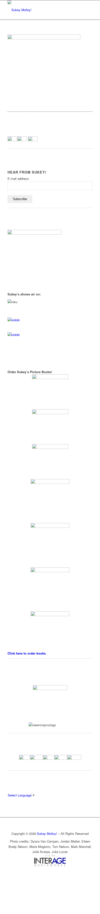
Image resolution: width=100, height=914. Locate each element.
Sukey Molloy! (47, 833)
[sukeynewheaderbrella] (41, 10)
